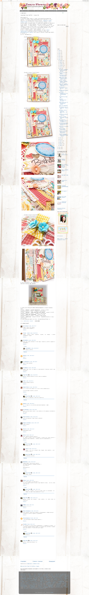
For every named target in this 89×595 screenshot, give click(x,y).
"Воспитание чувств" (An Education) (63, 75)
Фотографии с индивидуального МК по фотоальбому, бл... (63, 94)
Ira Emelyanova (26, 361)
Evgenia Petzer (26, 387)
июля (60, 68)
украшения (50, 586)
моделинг (61, 580)
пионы (22, 582)
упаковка (58, 586)
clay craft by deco (25, 574)
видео (39, 576)
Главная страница (37, 561)
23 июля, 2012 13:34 (31, 524)
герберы (24, 577)
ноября (60, 62)
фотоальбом (32, 587)
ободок (49, 581)
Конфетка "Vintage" (63, 159)
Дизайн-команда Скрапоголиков (62, 129)
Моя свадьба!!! (64, 191)
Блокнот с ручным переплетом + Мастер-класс (63, 117)
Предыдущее (52, 561)
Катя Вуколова (25, 409)
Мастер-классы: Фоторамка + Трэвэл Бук (63, 88)
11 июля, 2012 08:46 (32, 367)
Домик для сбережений (63, 105)
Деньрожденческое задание (27, 32)
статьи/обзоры (24, 586)
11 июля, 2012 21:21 (36, 396)
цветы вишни (26, 588)
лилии (66, 579)
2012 (60, 59)
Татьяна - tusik (26, 333)
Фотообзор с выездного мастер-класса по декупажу (63, 70)
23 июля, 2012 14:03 (36, 533)
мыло (23, 581)
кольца (60, 578)
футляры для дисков (60, 587)
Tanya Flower (28, 396)
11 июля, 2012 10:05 (33, 409)
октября (61, 63)
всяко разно (45, 576)
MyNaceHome (25, 461)
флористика (65, 586)
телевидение (40, 586)
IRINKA (24, 504)
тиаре (45, 586)
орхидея (54, 581)
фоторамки (45, 587)
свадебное (58, 583)
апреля (60, 140)
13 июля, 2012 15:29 (32, 448)
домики (54, 577)
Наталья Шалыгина (26, 518)
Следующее (23, 561)
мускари (67, 580)
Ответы (25, 346)
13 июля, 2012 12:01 (34, 518)
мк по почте (55, 580)
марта (60, 142)
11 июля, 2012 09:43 (30, 403)
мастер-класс (33, 580)
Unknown (24, 355)
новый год (42, 581)
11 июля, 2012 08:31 (30, 355)
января (60, 145)
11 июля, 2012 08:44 (33, 361)
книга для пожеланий (53, 578)
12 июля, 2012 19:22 (30, 504)
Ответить (24, 329)
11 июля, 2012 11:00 (35, 422)
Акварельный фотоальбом (64, 202)
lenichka (24, 524)
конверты (35, 579)
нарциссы (36, 581)
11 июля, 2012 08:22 (32, 340)
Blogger (51, 592)
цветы (67, 587)
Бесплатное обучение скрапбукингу (61, 209)
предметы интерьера (62, 582)
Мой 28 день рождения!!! (64, 197)
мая (60, 139)
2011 (60, 147)
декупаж (41, 577)
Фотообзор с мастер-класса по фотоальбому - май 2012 (63, 111)
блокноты (45, 575)
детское (48, 577)
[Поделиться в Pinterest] (39, 321)
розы (41, 583)
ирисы (36, 578)
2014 (60, 56)
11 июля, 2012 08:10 (33, 333)
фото (25, 587)
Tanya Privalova (26, 416)
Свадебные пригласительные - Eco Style (63, 100)
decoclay (40, 574)
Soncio (27, 448)
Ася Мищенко (25, 367)
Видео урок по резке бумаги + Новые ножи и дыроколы (63, 84)
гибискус (30, 577)
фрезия (52, 587)
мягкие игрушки (29, 581)
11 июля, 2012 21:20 (36, 472)
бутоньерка (25, 576)
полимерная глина (50, 582)
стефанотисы (33, 586)
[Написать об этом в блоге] (36, 321)
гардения (66, 576)
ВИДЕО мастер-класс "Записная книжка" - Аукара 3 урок (63, 78)
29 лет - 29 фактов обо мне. (65, 154)
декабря (61, 60)
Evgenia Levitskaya (26, 422)
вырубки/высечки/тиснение (57, 576)
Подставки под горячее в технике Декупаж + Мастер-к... (63, 124)
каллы (47, 578)
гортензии (36, 577)
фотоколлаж (39, 587)
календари (42, 578)
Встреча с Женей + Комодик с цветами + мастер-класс (63, 81)
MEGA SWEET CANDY (65, 175)
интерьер (65, 577)
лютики (22, 580)
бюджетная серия (32, 576)
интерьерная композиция (26, 578)
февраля (61, 143)
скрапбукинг (50, 585)
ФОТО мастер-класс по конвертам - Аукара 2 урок (63, 108)
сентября (61, 65)
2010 (60, 148)
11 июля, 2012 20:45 (30, 480)
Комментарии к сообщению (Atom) (33, 563)
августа (61, 66)
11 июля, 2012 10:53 (33, 416)
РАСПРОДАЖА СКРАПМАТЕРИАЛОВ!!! (65, 186)
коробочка (55, 579)
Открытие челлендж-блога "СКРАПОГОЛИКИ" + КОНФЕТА (63, 135)
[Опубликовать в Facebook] (38, 321)
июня (60, 137)
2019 (60, 50)
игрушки (59, 577)
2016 (60, 53)
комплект (66, 578)
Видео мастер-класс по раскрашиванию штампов (63, 103)
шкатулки (42, 588)
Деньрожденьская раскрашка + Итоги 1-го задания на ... (63, 120)
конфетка (48, 579)
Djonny (24, 480)
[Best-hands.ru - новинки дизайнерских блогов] (62, 239)
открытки (61, 581)
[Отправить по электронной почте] (35, 321)
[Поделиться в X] (37, 321)
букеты (61, 575)
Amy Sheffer (33, 283)
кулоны (61, 579)
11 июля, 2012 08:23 (34, 348)
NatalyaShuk (25, 340)
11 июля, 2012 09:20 (33, 387)
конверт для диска (27, 579)
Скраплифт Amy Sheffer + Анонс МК (63, 115)
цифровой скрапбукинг (34, 588)
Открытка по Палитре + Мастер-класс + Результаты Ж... (63, 132)
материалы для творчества (45, 580)
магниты (26, 580)
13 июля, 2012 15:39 (36, 454)
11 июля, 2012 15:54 (31, 461)
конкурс (42, 579)
